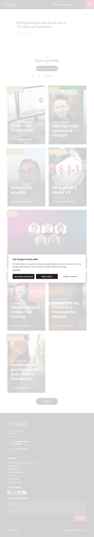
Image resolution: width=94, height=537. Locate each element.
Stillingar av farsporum (70, 276)
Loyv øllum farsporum (23, 276)
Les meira (16, 270)
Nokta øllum (46, 276)
